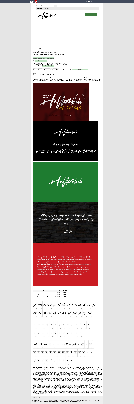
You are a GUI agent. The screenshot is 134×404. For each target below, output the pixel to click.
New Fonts (82, 1)
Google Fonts (94, 1)
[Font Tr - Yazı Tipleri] (33, 1)
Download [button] (91, 14)
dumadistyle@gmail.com (48, 65)
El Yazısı (47, 8)
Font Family (101, 1)
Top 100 (88, 1)
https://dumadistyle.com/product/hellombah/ (43, 58)
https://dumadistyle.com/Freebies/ (80, 69)
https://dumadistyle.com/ (41, 60)
